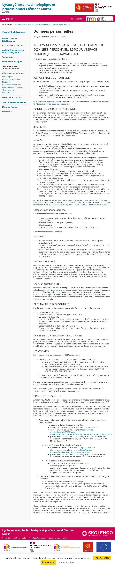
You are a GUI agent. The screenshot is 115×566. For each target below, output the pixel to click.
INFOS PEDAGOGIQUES (12, 61)
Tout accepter (102, 557)
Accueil (18, 24)
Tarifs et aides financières (14, 102)
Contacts (6, 538)
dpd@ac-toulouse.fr (86, 447)
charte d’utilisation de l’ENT (48, 287)
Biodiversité (7, 82)
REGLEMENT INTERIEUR (12, 45)
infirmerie (7, 111)
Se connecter (77, 19)
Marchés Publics (9, 107)
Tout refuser (48, 562)
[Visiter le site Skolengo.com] (97, 535)
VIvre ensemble (8, 90)
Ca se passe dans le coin (11, 85)
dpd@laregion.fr (79, 481)
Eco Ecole (6, 93)
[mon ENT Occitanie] (99, 18)
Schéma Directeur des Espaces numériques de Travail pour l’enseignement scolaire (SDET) (72, 204)
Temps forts (7, 57)
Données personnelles (58, 538)
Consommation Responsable (13, 87)
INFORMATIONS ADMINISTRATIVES (56, 24)
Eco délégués (7, 76)
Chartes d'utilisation (37, 538)
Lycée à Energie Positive (11, 79)
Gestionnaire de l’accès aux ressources (53, 104)
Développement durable (13, 73)
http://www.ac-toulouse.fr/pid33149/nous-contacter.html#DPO (71, 451)
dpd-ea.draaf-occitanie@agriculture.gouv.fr (70, 464)
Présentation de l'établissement (9, 39)
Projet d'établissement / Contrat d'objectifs (13, 51)
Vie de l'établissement (31, 24)
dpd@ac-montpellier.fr (87, 427)
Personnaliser (66, 562)
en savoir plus (60, 148)
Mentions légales (19, 538)
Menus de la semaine (11, 97)
